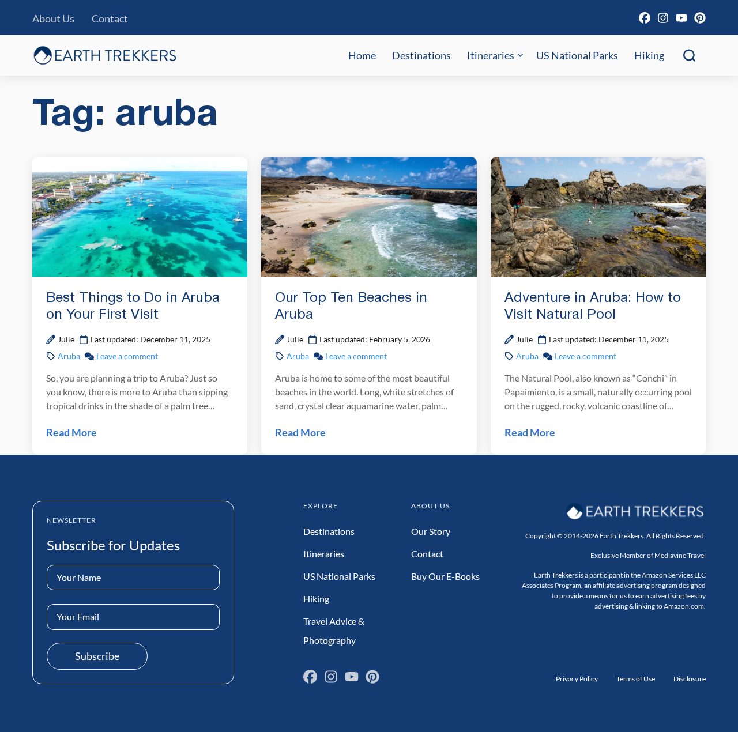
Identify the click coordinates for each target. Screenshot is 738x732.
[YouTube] (681, 18)
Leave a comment (127, 356)
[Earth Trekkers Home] (105, 55)
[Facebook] (644, 18)
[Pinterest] (700, 18)
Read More (71, 432)
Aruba (69, 356)
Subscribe (97, 656)
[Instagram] (663, 18)
